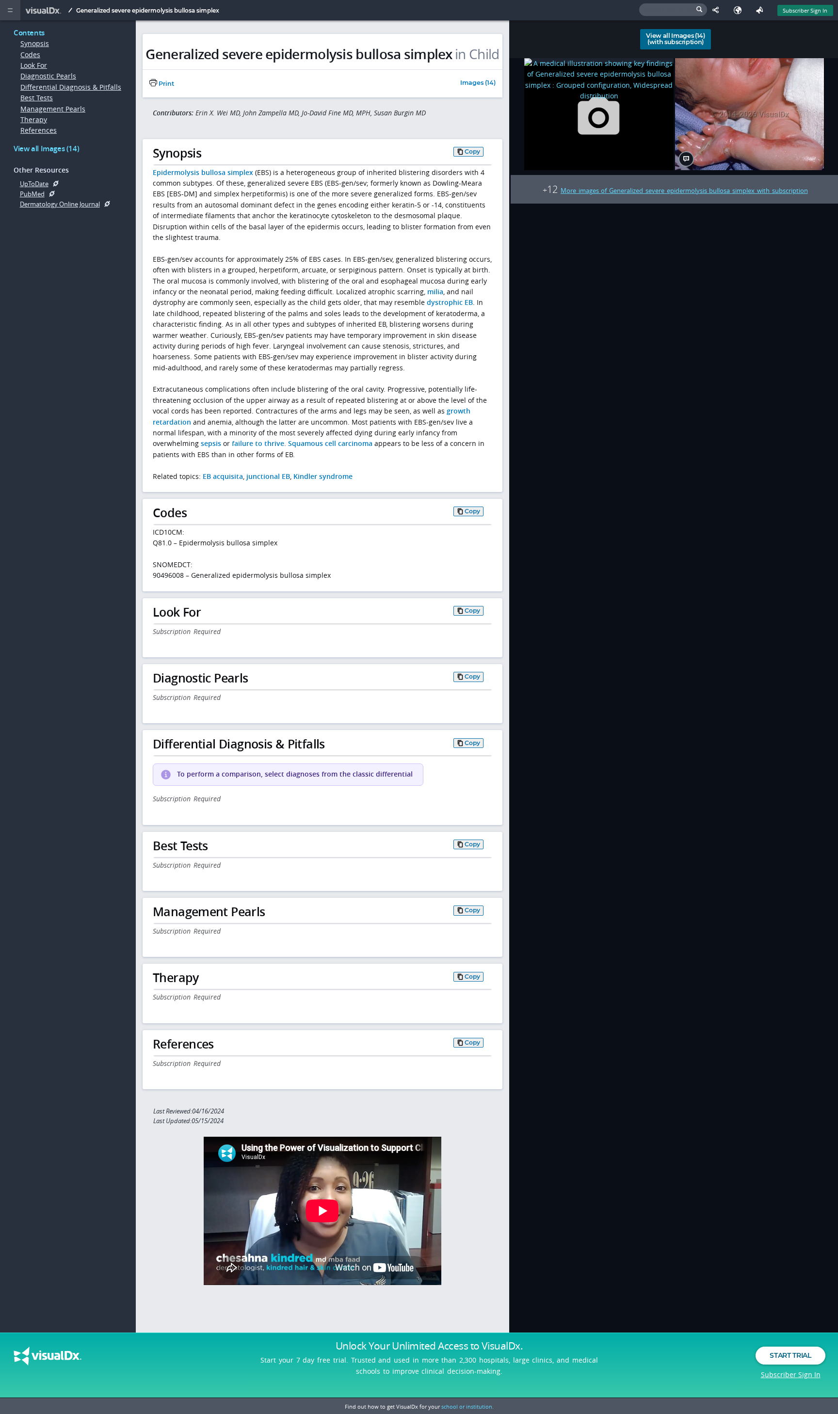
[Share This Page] (718, 10)
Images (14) (478, 83)
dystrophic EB (450, 302)
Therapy (33, 119)
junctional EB (268, 476)
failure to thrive (258, 443)
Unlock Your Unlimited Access (429, 1345)
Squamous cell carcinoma (330, 443)
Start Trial (790, 1355)
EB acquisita (223, 476)
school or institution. (467, 1406)
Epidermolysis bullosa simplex (203, 172)
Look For (33, 65)
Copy (472, 151)
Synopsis (34, 43)
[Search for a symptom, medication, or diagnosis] (673, 9)
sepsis (211, 443)
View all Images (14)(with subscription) (675, 39)
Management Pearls (52, 108)
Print (165, 83)
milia (435, 291)
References (38, 130)
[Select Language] (740, 10)
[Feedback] (762, 10)
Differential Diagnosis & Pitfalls (70, 87)
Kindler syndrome (323, 476)
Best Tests (36, 97)
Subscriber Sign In (805, 10)
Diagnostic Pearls (48, 75)
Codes (30, 54)
